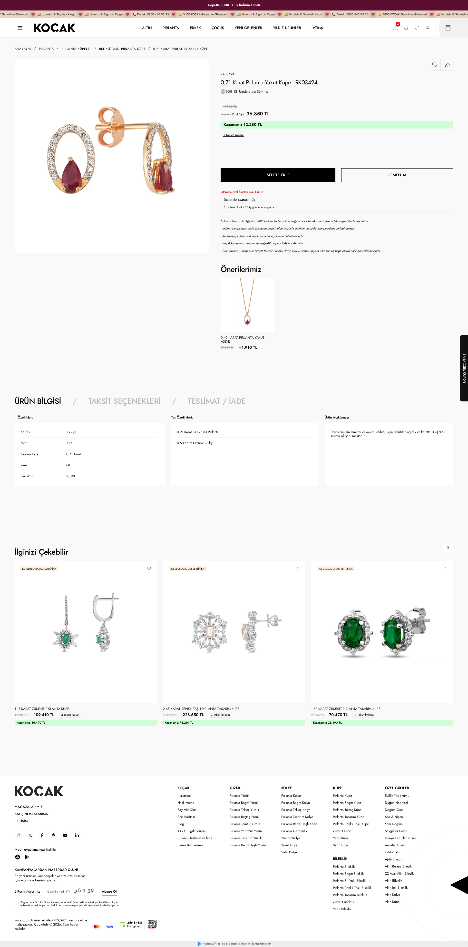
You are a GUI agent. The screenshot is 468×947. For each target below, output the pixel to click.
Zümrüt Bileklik (343, 902)
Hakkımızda (185, 802)
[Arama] (406, 28)
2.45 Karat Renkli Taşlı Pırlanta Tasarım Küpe (201, 709)
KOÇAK (183, 788)
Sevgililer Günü (396, 831)
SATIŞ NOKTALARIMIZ (32, 814)
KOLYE (286, 788)
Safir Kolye (289, 852)
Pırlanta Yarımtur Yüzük (245, 831)
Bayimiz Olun (186, 809)
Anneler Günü (395, 845)
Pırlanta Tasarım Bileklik (350, 895)
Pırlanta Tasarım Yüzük (245, 838)
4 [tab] (274, 733)
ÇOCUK (218, 27)
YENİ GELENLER (248, 27)
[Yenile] (68, 891)
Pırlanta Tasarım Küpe (348, 817)
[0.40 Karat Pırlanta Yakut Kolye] (247, 305)
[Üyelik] (427, 28)
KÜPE (337, 788)
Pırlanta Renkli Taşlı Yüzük (247, 845)
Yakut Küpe (341, 838)
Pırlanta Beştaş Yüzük (244, 817)
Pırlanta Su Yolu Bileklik (349, 880)
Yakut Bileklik (342, 909)
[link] (18, 835)
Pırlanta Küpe (342, 795)
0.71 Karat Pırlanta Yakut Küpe (180, 49)
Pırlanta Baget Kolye (295, 802)
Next (448, 547)
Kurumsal (184, 795)
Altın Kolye (392, 894)
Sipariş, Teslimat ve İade (194, 838)
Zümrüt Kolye (290, 838)
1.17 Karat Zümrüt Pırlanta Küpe (42, 709)
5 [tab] (348, 733)
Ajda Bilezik (393, 859)
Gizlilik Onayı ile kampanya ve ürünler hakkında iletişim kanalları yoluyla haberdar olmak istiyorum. (68, 903)
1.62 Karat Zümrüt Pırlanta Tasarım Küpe (345, 709)
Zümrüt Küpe (342, 831)
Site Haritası (186, 817)
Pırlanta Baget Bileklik (348, 873)
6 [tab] (422, 733)
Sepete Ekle (278, 175)
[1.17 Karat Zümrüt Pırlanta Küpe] (86, 632)
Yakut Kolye (289, 845)
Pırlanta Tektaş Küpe (347, 809)
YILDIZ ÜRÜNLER (287, 27)
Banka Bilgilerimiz (190, 845)
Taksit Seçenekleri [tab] (124, 401)
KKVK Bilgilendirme (191, 831)
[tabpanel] (234, 468)
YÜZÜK (235, 788)
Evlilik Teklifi (393, 852)
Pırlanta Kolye (291, 795)
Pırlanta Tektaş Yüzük (244, 809)
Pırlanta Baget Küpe (347, 802)
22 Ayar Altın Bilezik (399, 873)
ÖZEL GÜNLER (397, 788)
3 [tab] (200, 733)
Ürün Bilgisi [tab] (38, 401)
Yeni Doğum (394, 824)
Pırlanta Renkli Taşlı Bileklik (352, 888)
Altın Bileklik (393, 880)
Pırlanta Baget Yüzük (243, 802)
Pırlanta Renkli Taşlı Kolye (299, 824)
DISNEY (317, 27)
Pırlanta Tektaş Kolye (295, 809)
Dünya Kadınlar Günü (400, 838)
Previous (429, 547)
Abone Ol (109, 891)
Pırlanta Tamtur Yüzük (244, 824)
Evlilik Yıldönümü (397, 795)
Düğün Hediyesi (396, 802)
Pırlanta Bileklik (344, 866)
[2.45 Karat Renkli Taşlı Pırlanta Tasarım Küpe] (234, 632)
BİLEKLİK (340, 859)
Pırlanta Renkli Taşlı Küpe (351, 824)
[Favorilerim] (416, 28)
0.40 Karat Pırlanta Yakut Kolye (242, 340)
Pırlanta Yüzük (239, 795)
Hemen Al (397, 175)
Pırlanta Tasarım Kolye (297, 817)
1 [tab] (52, 733)
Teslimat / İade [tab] (216, 401)
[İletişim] (20, 28)
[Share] (447, 65)
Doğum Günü (394, 809)
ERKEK (195, 27)
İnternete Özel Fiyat (232, 114)
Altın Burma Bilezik (398, 866)
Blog (180, 824)
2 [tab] (126, 733)
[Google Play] (27, 856)
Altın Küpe (392, 901)
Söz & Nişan (394, 817)
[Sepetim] (448, 28)
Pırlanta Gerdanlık (294, 831)
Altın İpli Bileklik (396, 887)
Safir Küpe (340, 845)
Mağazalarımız (28, 807)
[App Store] (17, 856)
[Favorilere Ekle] (435, 65)
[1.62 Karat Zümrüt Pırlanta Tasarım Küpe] (382, 632)
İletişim (21, 821)
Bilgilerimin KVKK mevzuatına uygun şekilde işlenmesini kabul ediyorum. (70, 903)
